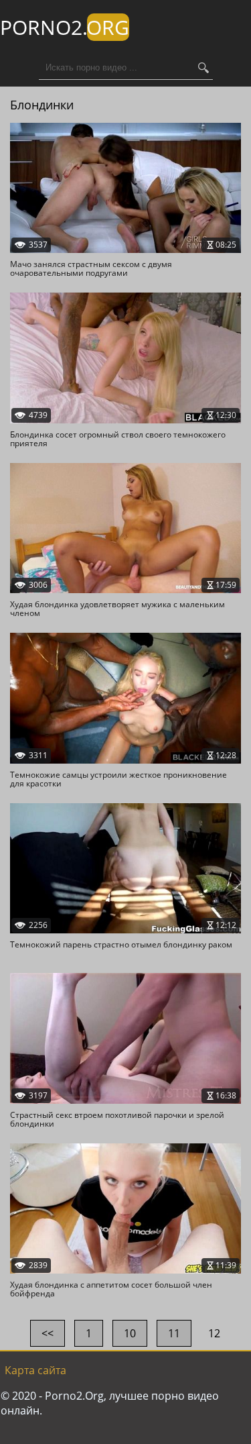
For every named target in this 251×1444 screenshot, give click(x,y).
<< (47, 1333)
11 (174, 1333)
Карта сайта (35, 1370)
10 (130, 1333)
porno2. (64, 27)
